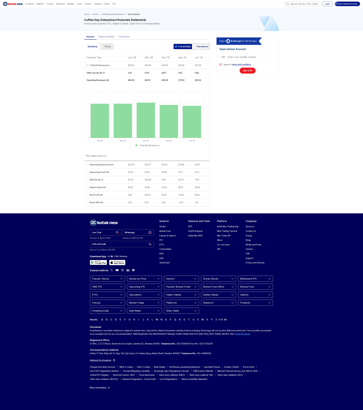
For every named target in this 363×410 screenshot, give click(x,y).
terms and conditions (241, 64)
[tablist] (146, 37)
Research (60, 4)
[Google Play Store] (98, 262)
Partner (88, 4)
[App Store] (117, 262)
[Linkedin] (128, 270)
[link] (105, 232)
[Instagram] (122, 270)
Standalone (202, 46)
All (225, 319)
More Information (98, 387)
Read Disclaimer (242, 334)
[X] (111, 270)
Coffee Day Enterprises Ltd (113, 14)
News (107, 4)
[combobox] (302, 3)
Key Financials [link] (133, 14)
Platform (40, 4)
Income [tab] (90, 36)
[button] (347, 3)
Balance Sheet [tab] (106, 36)
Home (86, 14)
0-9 (221, 319)
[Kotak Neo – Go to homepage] (13, 4)
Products (30, 4)
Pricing (50, 4)
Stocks (95, 14)
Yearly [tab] (107, 46)
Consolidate (184, 46)
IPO (114, 4)
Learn (79, 4)
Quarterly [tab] (92, 46)
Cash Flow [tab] (124, 36)
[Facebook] (133, 270)
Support (98, 4)
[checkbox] (220, 64)
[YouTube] (117, 270)
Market (71, 4)
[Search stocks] (287, 4)
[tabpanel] (146, 126)
